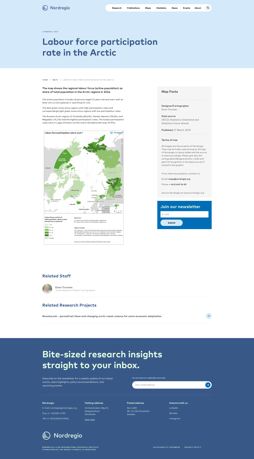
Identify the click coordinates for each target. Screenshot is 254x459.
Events (186, 8)
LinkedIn (173, 408)
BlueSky (173, 413)
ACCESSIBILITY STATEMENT (166, 447)
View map (90, 419)
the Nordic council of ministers (78, 450)
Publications (133, 8)
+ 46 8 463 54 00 (177, 184)
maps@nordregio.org (179, 179)
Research (117, 8)
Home (45, 80)
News (175, 8)
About (198, 8)
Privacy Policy (193, 447)
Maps (148, 8)
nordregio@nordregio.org (63, 408)
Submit (171, 222)
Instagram (174, 418)
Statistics (161, 8)
